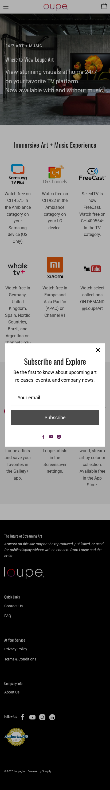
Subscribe (55, 417)
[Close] (98, 350)
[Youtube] (51, 437)
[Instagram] (59, 437)
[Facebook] (43, 437)
